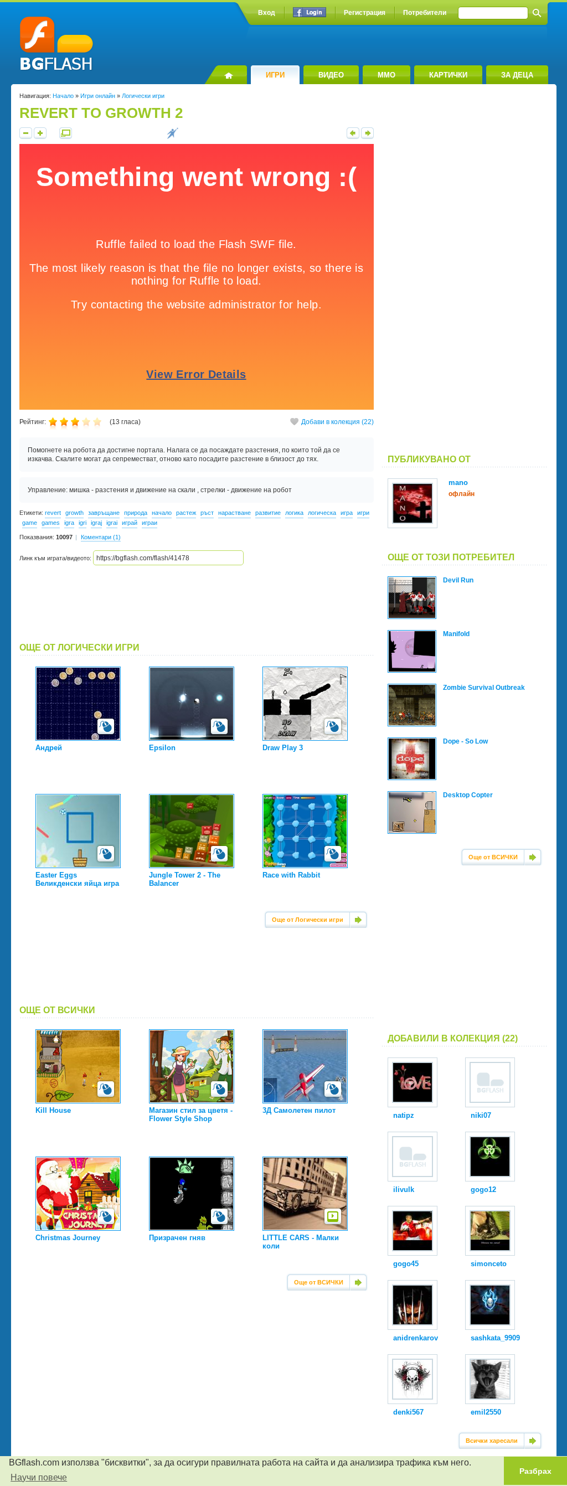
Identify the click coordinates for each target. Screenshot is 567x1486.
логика (294, 512)
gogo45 (406, 1264)
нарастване (234, 512)
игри (363, 512)
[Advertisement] (196, 604)
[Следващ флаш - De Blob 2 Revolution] (367, 137)
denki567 (408, 1412)
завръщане (104, 512)
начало (162, 512)
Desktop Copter (468, 795)
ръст (207, 512)
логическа (322, 512)
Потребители (424, 13)
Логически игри (143, 95)
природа (135, 512)
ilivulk (403, 1189)
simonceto (489, 1264)
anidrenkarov (415, 1338)
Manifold (456, 634)
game (29, 522)
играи (149, 522)
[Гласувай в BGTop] (172, 137)
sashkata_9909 (495, 1338)
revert (53, 512)
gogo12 (483, 1189)
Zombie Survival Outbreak (484, 688)
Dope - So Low (465, 741)
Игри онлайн (97, 95)
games (51, 522)
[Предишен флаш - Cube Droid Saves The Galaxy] (353, 137)
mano (458, 482)
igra (69, 522)
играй (129, 522)
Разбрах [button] (535, 1471)
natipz (403, 1115)
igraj (96, 522)
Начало (63, 95)
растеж (186, 512)
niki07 (481, 1115)
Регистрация (364, 13)
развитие (268, 512)
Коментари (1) (101, 537)
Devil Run (458, 580)
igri (82, 522)
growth (74, 512)
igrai (111, 522)
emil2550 (486, 1412)
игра (347, 512)
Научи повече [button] (39, 1477)
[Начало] (225, 74)
